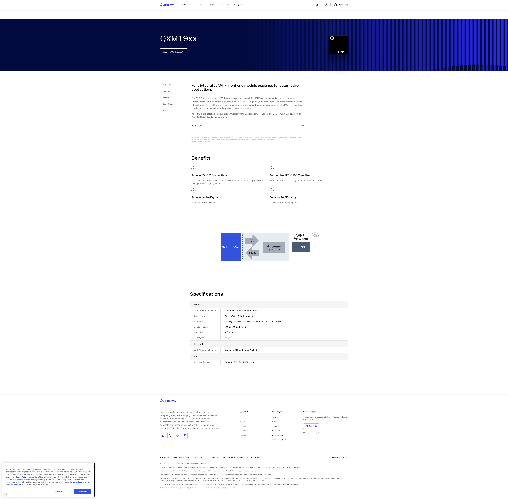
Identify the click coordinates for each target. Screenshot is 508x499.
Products (243, 417)
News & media (276, 431)
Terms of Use (165, 457)
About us (274, 417)
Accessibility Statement (199, 457)
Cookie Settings (60, 491)
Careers (274, 422)
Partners (243, 426)
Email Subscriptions (278, 440)
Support (242, 422)
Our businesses (277, 435)
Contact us (244, 431)
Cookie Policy (184, 457)
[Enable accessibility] (5, 494)
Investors (274, 426)
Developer (243, 435)
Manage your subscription (312, 433)
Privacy (174, 457)
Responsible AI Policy (218, 457)
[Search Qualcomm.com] (317, 4)
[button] (244, 457)
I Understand (82, 491)
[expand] (345, 211)
